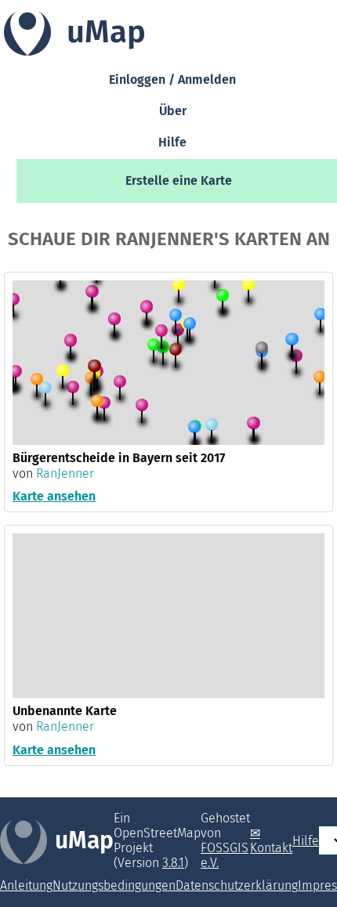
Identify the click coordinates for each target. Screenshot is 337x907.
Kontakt (271, 847)
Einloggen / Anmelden (172, 80)
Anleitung (26, 885)
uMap (84, 840)
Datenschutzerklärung (237, 885)
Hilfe (172, 143)
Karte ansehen (54, 496)
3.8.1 (173, 862)
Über (173, 111)
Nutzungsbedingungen (114, 885)
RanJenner (65, 473)
